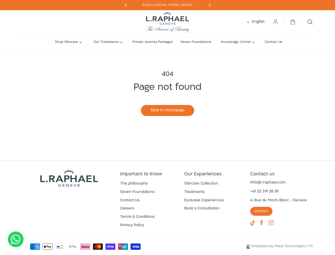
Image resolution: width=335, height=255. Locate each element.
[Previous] (209, 5)
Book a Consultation (202, 208)
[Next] (125, 5)
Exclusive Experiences (204, 200)
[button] (68, 42)
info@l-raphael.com (267, 182)
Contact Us (129, 200)
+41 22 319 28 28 (264, 191)
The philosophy (134, 183)
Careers (127, 208)
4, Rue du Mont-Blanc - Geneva (278, 200)
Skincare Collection (201, 183)
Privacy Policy (132, 225)
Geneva (261, 211)
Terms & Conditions (137, 217)
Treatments (194, 192)
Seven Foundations (137, 192)
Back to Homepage (168, 110)
